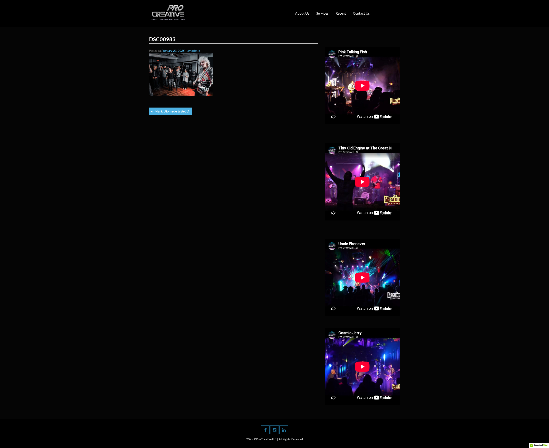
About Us (302, 13)
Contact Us (361, 13)
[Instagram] (274, 429)
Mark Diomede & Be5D (171, 111)
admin (195, 50)
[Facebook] (265, 429)
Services (322, 13)
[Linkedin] (283, 429)
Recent (341, 13)
